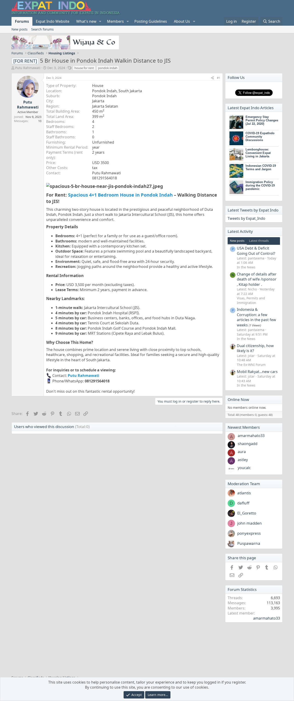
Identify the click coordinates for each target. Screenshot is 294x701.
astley (243, 459)
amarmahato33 (251, 435)
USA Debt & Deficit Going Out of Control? (256, 251)
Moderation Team (244, 483)
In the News (246, 267)
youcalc (244, 467)
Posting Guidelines (150, 21)
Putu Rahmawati (27, 68)
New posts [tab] (237, 241)
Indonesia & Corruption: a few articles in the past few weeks (256, 317)
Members (115, 21)
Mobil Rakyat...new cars (257, 371)
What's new (86, 21)
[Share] (212, 78)
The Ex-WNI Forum (251, 364)
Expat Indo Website (52, 21)
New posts (19, 29)
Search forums (42, 29)
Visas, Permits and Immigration (251, 300)
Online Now (238, 399)
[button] (100, 21)
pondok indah (107, 68)
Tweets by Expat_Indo (246, 218)
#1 (218, 78)
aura (242, 451)
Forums (22, 21)
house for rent (84, 68)
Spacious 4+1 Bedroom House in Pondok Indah (120, 195)
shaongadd (247, 443)
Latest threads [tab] (259, 241)
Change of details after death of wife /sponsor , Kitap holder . (257, 279)
